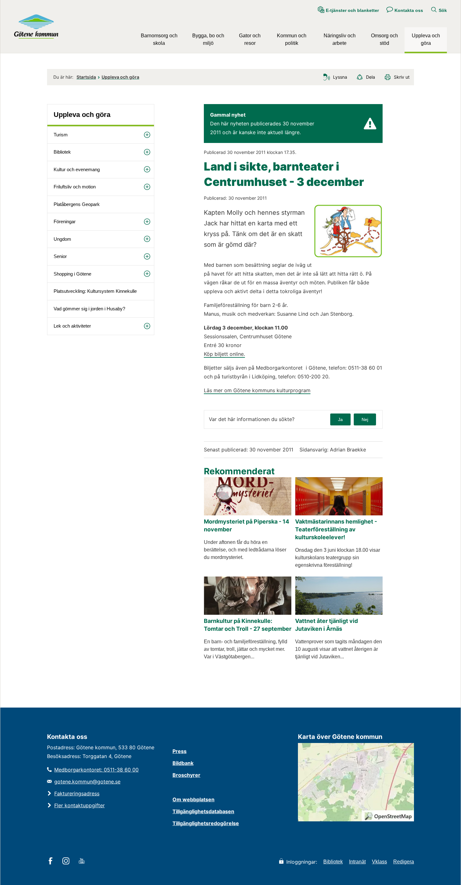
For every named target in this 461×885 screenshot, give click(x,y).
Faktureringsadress (76, 793)
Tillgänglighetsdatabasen (203, 811)
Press (179, 751)
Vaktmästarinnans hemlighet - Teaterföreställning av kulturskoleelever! (336, 529)
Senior (60, 256)
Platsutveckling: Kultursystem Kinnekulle (95, 291)
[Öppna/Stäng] (147, 135)
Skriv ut (402, 77)
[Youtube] (82, 861)
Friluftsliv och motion (75, 186)
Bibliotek (62, 152)
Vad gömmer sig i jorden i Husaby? (89, 308)
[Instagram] (67, 861)
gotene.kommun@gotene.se (87, 781)
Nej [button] (365, 419)
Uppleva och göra (426, 39)
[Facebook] (51, 861)
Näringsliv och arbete (340, 39)
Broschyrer (186, 775)
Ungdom (62, 239)
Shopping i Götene (72, 274)
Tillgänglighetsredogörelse (205, 823)
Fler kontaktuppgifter (79, 805)
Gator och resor (250, 39)
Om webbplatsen (193, 799)
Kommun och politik (291, 39)
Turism (61, 134)
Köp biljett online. (224, 354)
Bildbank (182, 763)
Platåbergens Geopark (77, 204)
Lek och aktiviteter (72, 326)
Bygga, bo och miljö (208, 39)
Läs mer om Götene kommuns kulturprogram (257, 390)
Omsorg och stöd (384, 39)
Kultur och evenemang (77, 169)
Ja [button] (340, 419)
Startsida (86, 77)
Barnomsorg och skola (159, 39)
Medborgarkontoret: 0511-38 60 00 (96, 769)
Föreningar (65, 221)
